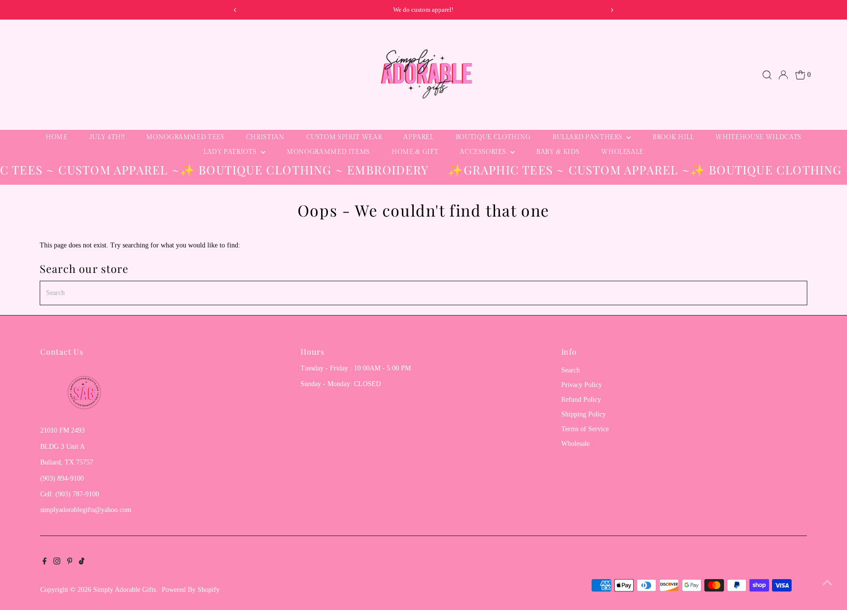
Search (570, 370)
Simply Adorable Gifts (124, 589)
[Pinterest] (70, 562)
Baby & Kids (557, 152)
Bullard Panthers (588, 137)
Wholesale (622, 152)
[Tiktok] (81, 562)
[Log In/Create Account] (783, 75)
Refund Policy (581, 399)
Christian (265, 137)
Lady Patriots (230, 152)
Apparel (418, 137)
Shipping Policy (583, 414)
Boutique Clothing (493, 137)
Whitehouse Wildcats (758, 137)
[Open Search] (767, 75)
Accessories (484, 152)
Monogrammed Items (328, 152)
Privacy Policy (581, 385)
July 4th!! (107, 137)
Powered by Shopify (191, 589)
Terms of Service (585, 429)
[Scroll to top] (827, 583)
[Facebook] (44, 562)
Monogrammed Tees (185, 137)
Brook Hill (673, 137)
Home (57, 137)
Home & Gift (415, 152)
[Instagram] (57, 562)
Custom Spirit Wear (344, 137)
